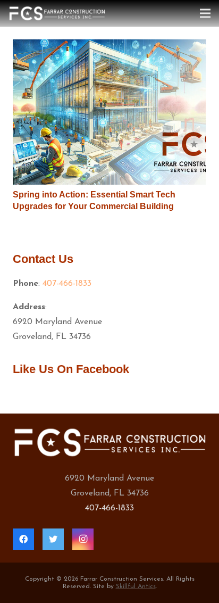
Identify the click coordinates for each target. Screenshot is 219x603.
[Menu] (205, 13)
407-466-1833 (67, 283)
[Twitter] (53, 539)
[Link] (57, 13)
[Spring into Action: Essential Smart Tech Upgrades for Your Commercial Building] (109, 112)
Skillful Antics (136, 586)
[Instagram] (83, 539)
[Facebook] (23, 539)
